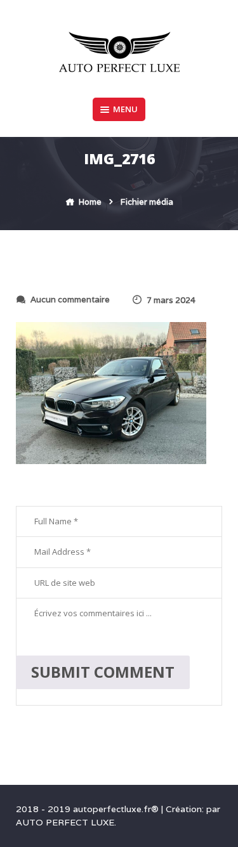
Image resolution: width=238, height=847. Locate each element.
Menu (125, 109)
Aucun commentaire (70, 299)
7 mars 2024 (171, 300)
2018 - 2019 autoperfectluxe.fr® (88, 809)
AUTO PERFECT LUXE (65, 822)
